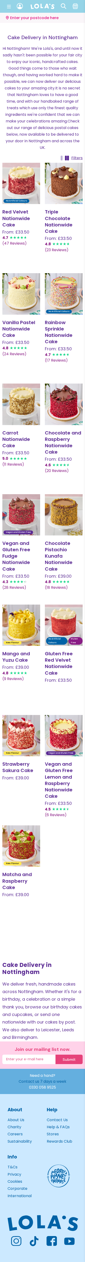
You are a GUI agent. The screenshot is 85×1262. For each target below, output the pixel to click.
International (20, 1196)
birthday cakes (66, 1007)
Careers (15, 1134)
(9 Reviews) (13, 678)
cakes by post (60, 1022)
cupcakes (22, 1014)
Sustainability (20, 1141)
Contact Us (57, 1120)
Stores (53, 1134)
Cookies (15, 1181)
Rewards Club (59, 1141)
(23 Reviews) (56, 250)
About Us (16, 1120)
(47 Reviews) (14, 243)
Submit (69, 1059)
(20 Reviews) (57, 470)
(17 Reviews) (56, 360)
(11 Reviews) (13, 464)
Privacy (14, 1174)
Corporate (17, 1188)
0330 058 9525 (42, 1087)
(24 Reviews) (14, 354)
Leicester (50, 1030)
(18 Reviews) (56, 587)
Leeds (68, 1030)
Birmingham (24, 1037)
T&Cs (12, 1167)
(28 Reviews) (14, 587)
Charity (14, 1127)
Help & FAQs (58, 1127)
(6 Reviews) (56, 815)
